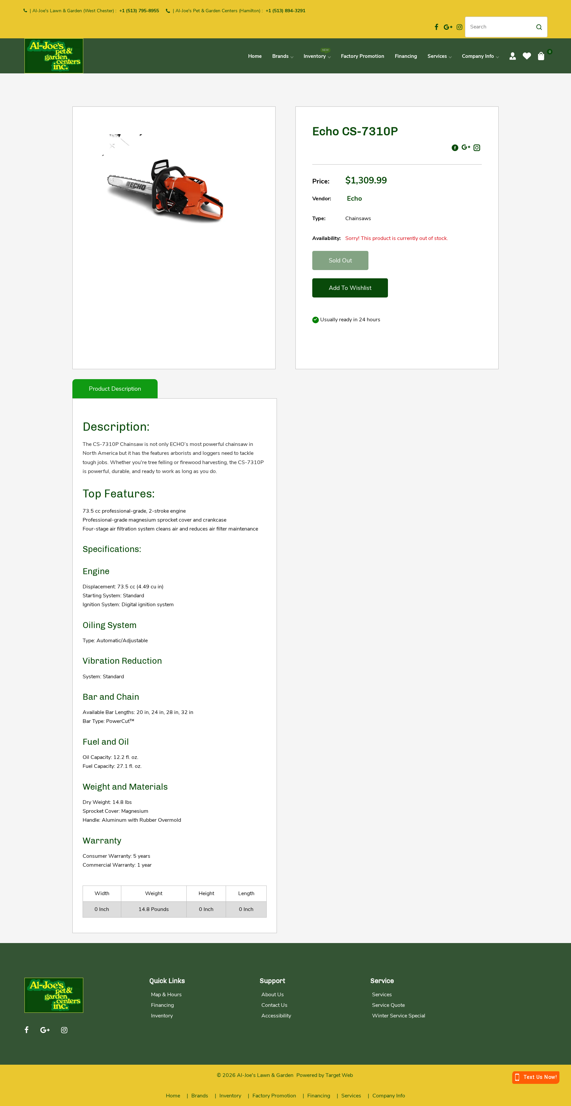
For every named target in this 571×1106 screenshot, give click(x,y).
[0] (541, 56)
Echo (354, 198)
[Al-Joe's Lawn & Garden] (54, 55)
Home (173, 1095)
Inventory (162, 1015)
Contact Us (274, 1005)
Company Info (388, 1095)
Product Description (115, 389)
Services (382, 994)
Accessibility (276, 1015)
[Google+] (448, 27)
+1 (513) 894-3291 (285, 11)
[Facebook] (436, 27)
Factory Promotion (274, 1095)
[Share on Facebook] (455, 147)
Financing (162, 1005)
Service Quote (388, 1005)
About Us (272, 994)
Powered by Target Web (324, 1075)
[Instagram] (460, 27)
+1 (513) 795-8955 (139, 11)
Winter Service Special (398, 1015)
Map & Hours (166, 994)
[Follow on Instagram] (477, 147)
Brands (199, 1095)
